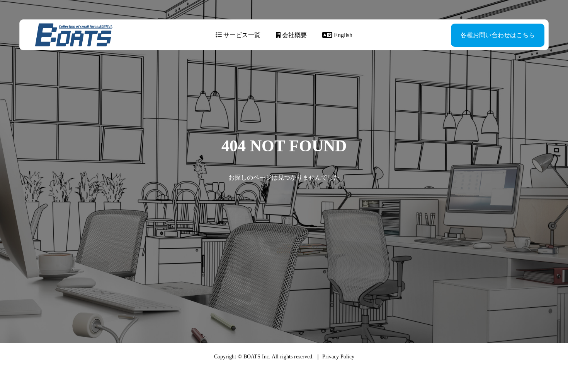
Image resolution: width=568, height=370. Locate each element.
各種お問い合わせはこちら (498, 35)
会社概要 (294, 35)
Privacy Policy (338, 357)
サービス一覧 (241, 35)
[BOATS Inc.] (73, 35)
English (342, 35)
